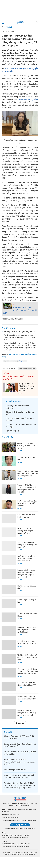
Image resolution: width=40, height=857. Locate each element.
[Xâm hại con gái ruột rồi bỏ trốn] (9, 461)
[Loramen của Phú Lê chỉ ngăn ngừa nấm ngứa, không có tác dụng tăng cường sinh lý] (9, 574)
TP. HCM (4, 841)
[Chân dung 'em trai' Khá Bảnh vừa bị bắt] (9, 518)
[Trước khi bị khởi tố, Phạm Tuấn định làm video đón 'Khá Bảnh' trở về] (9, 560)
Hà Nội (4, 833)
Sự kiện (6, 373)
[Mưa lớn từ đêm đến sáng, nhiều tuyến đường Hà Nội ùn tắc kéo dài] (9, 631)
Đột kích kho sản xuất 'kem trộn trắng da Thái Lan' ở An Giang (27, 446)
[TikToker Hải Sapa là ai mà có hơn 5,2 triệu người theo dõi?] (9, 659)
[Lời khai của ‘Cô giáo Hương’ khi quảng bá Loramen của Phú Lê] (9, 532)
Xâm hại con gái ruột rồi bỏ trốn (15, 770)
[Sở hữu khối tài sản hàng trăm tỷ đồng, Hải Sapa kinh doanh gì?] (9, 546)
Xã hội (9, 27)
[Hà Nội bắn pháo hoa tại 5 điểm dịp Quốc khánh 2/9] (9, 700)
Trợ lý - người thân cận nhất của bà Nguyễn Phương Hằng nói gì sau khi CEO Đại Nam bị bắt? (20, 337)
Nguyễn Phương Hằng (28, 99)
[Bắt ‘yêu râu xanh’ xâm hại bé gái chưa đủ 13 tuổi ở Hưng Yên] (9, 504)
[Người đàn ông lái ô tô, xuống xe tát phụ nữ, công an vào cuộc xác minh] (9, 714)
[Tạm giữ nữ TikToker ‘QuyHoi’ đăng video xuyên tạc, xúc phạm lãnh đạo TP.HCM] (9, 489)
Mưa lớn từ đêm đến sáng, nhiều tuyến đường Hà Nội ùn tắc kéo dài (27, 630)
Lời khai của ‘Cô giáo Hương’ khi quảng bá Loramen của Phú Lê (25, 531)
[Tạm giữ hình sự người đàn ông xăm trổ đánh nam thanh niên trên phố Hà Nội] (9, 475)
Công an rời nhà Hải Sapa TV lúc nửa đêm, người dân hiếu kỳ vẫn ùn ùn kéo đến (27, 671)
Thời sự (15, 305)
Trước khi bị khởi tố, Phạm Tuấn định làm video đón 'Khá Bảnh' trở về (27, 558)
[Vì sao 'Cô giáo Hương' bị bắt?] (9, 603)
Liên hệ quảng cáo (20, 825)
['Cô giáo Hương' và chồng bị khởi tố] (9, 617)
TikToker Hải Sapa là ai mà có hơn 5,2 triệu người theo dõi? (27, 657)
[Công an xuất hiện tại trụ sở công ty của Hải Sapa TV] (9, 686)
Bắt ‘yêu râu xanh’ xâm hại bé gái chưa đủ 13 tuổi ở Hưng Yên (27, 503)
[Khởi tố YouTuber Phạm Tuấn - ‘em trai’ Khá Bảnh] (9, 645)
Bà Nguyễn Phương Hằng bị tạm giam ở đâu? (20, 332)
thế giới (16, 418)
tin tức (23, 406)
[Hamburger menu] (3, 22)
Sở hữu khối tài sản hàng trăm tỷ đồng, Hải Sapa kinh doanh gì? (27, 545)
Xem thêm (20, 723)
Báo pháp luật (14, 431)
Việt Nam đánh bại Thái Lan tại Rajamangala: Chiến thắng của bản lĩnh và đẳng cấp (19, 762)
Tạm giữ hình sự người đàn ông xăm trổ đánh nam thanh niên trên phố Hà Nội (27, 473)
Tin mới (8, 732)
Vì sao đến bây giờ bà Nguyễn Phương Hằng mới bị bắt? (20, 310)
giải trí (28, 424)
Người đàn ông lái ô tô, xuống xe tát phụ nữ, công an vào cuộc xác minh (26, 713)
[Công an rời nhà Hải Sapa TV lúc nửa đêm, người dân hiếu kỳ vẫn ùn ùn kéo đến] (9, 672)
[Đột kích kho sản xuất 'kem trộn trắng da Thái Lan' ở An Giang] (9, 447)
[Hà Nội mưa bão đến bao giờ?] (9, 589)
